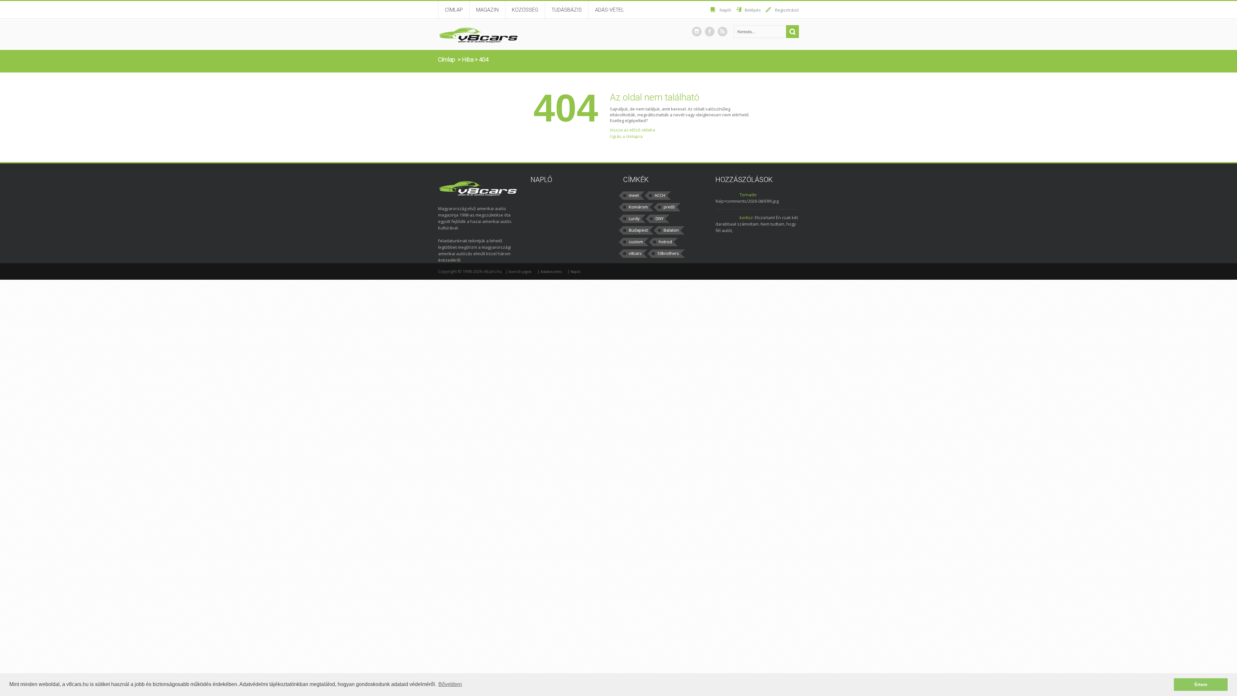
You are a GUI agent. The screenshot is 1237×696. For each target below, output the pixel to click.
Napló (725, 10)
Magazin (487, 10)
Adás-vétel (609, 10)
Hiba (468, 59)
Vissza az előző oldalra (632, 130)
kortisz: (747, 217)
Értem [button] (1200, 684)
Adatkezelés (551, 271)
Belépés (753, 10)
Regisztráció (787, 10)
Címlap (454, 10)
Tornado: (748, 195)
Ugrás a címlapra (626, 136)
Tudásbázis (566, 10)
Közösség (525, 10)
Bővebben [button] (450, 684)
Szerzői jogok (520, 271)
